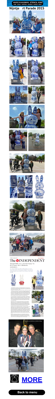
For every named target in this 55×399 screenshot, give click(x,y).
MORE (32, 379)
